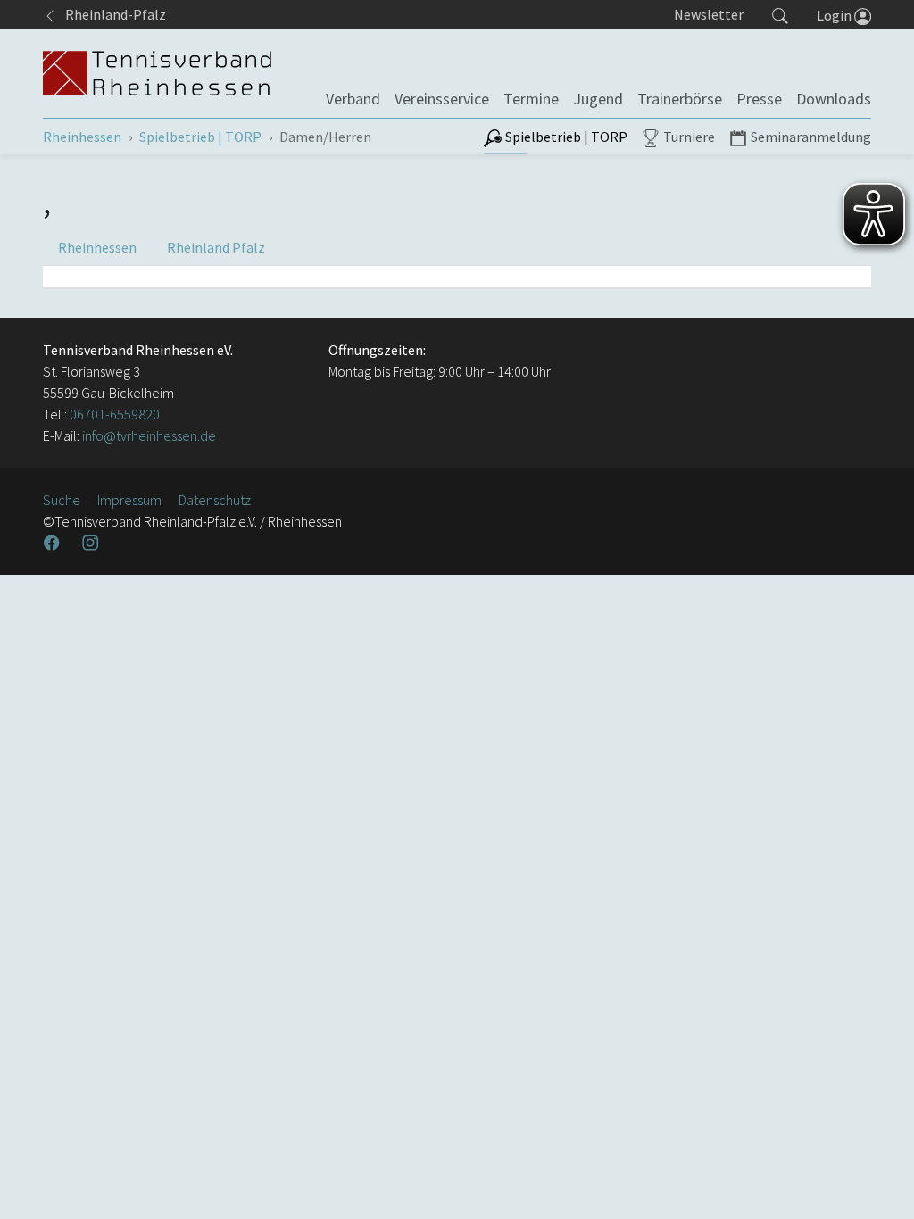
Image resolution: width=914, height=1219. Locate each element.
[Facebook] (53, 542)
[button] (780, 14)
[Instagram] (92, 542)
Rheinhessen (97, 247)
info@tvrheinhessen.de (147, 435)
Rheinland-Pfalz (111, 14)
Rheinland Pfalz (216, 247)
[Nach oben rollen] (878, 1183)
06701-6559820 (115, 414)
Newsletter (709, 14)
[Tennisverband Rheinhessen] (157, 73)
